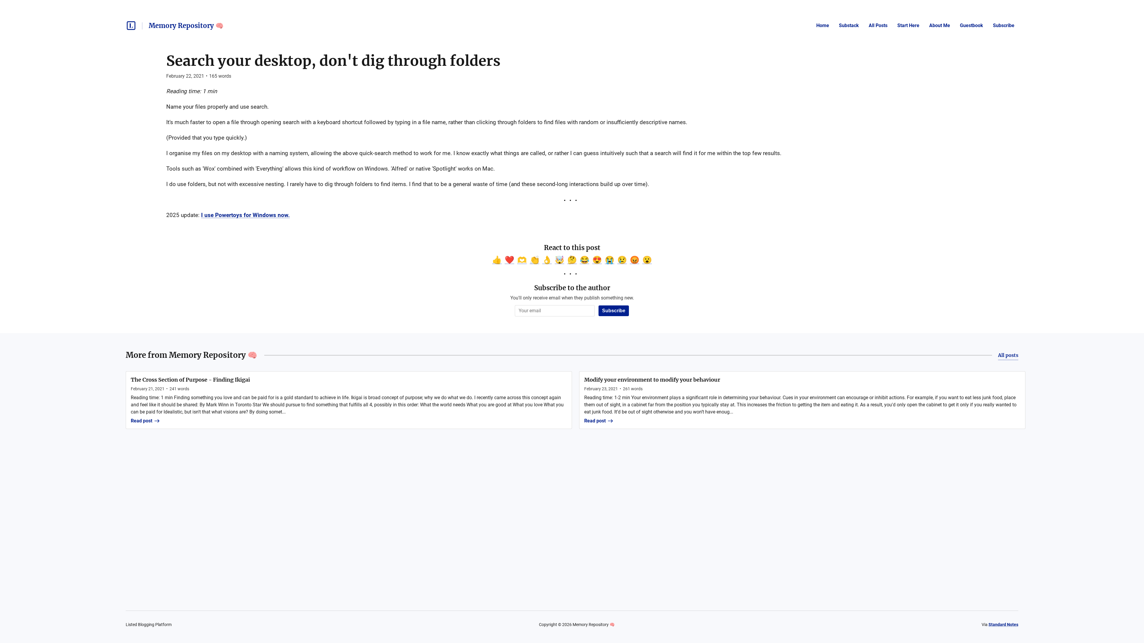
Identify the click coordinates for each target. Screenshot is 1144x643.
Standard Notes (1003, 624)
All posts (1008, 355)
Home (822, 25)
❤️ (509, 259)
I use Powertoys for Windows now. (245, 215)
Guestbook (971, 25)
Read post (141, 421)
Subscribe (1003, 25)
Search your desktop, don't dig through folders (333, 61)
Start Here (908, 25)
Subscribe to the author (572, 288)
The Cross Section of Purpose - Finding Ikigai (190, 379)
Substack (849, 25)
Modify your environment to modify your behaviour (652, 379)
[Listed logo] (131, 26)
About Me (939, 25)
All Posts (878, 25)
